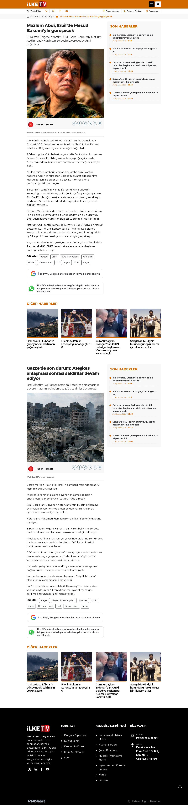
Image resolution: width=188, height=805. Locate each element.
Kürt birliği (88, 256)
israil (59, 606)
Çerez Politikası (108, 750)
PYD (58, 262)
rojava (67, 262)
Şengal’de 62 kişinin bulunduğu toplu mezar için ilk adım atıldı (134, 82)
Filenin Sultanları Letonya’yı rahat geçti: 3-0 (135, 51)
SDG (76, 262)
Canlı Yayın (154, 11)
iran (51, 606)
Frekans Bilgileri (133, 11)
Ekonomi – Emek (74, 746)
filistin (94, 600)
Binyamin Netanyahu (63, 600)
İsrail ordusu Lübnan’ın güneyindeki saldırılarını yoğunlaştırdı (133, 37)
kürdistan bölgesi (70, 256)
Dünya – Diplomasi (75, 735)
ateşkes (44, 600)
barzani (44, 256)
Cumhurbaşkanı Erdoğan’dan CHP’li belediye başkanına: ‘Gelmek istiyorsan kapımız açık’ (135, 66)
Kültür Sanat (71, 740)
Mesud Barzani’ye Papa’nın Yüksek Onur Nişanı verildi (135, 95)
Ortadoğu (49, 16)
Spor (67, 757)
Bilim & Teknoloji (74, 752)
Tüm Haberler (112, 11)
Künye (102, 774)
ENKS (55, 256)
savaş (85, 606)
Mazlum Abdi (45, 262)
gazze (31, 606)
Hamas (42, 606)
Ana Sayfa (35, 16)
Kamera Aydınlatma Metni (110, 737)
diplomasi (83, 600)
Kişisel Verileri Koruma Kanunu (112, 767)
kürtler (31, 262)
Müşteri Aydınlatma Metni (110, 757)
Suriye (86, 262)
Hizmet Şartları (108, 744)
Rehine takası (71, 606)
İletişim (103, 780)
